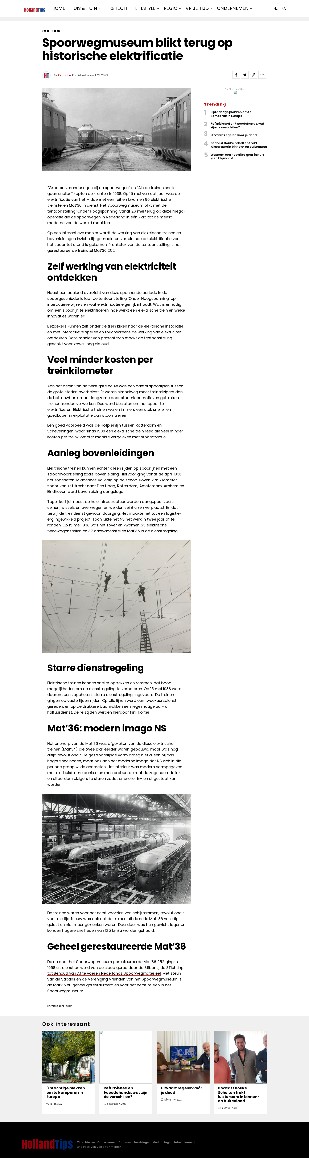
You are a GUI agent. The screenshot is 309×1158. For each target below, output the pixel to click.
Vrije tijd (197, 8)
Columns (125, 1142)
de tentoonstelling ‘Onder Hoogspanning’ (131, 298)
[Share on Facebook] (236, 75)
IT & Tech (116, 8)
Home (58, 8)
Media (157, 1142)
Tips (80, 1142)
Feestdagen (142, 1142)
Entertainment (184, 1142)
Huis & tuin (83, 8)
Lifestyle (145, 8)
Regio (170, 8)
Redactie (64, 75)
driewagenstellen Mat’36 (117, 531)
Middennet (86, 480)
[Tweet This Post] (245, 75)
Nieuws (90, 1142)
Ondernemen (232, 8)
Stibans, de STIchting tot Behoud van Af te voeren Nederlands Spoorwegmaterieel (115, 970)
